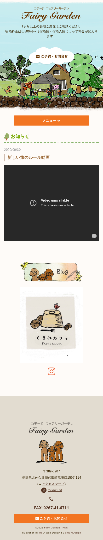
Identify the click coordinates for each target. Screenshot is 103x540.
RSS (65, 527)
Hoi (41, 532)
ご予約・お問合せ (54, 518)
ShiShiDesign (73, 532)
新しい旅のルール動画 (29, 157)
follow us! (55, 490)
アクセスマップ (53, 484)
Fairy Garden (52, 527)
